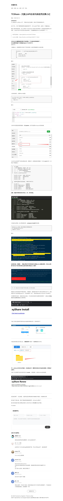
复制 (50, 50)
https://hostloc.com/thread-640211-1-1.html (29, 37)
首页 (12, 8)
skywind (16, 459)
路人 (16, 480)
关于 (23, 8)
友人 (18, 8)
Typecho (23, 496)
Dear (32, 496)
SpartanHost (17, 497)
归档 (15, 8)
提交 (47, 427)
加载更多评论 (31, 491)
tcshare (14, 405)
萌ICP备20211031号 (44, 497)
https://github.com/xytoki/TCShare (27, 34)
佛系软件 (16, 435)
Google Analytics (27, 497)
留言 (20, 8)
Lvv (15, 442)
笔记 (12, 18)
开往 (26, 8)
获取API (30, 161)
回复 (20, 435)
